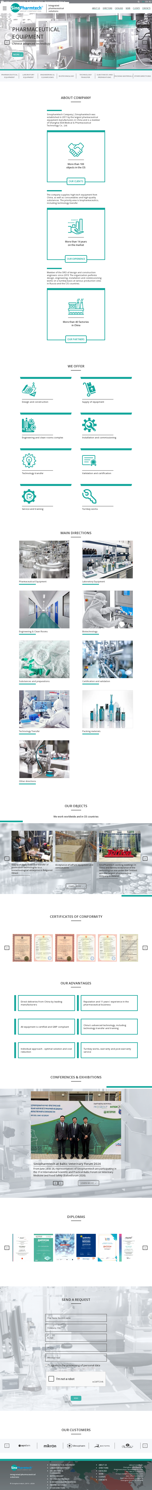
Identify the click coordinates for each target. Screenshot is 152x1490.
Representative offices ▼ (55, 2)
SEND (76, 1398)
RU (150, 2)
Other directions (142, 76)
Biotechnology (66, 76)
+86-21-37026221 (36, 2)
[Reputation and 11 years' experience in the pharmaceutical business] (107, 1003)
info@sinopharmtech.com (15, 2)
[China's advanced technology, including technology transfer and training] (107, 1027)
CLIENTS (136, 8)
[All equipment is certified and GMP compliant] (44, 1027)
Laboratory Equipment (28, 76)
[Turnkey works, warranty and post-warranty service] (107, 1050)
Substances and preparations (105, 76)
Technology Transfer (86, 76)
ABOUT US (96, 8)
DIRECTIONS (107, 8)
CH (146, 2)
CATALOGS (119, 8)
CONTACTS (146, 8)
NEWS (128, 8)
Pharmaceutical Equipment (9, 76)
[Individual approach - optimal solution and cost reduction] (44, 1050)
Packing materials (123, 76)
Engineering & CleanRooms (47, 76)
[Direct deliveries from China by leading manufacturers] (44, 1003)
